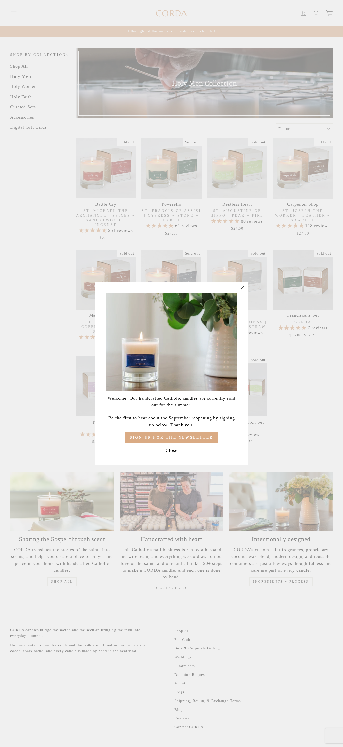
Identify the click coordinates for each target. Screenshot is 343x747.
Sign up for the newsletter (171, 437)
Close (171, 450)
